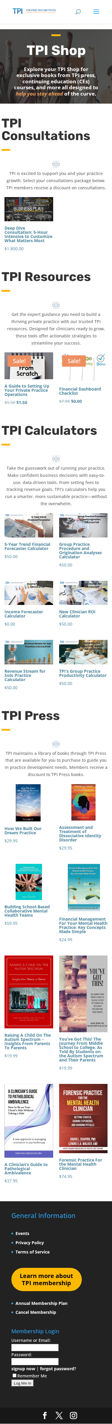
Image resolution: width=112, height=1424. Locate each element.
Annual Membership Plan (41, 1303)
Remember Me (32, 1376)
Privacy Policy (30, 1242)
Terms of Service (33, 1252)
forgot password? (58, 1368)
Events (22, 1233)
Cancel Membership (36, 1312)
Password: (21, 1354)
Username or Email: (31, 1340)
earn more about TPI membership (46, 1279)
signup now (23, 1368)
